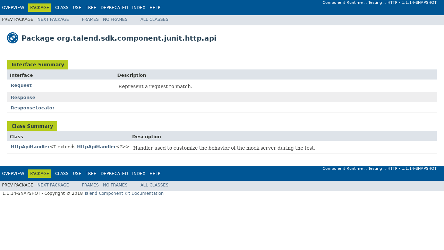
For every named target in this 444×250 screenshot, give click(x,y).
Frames (90, 19)
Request (21, 85)
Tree (91, 7)
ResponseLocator (32, 107)
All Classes (154, 19)
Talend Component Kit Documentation (124, 193)
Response (23, 97)
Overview (13, 7)
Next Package (53, 19)
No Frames (115, 19)
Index (138, 7)
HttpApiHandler (30, 146)
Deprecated (114, 7)
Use (77, 7)
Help (155, 7)
